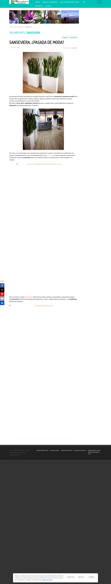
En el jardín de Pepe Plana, (70, 2)
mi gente (49, 155)
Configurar (92, 577)
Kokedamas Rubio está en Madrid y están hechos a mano (94, 452)
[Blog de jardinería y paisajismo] (19, 2)
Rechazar (81, 577)
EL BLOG (48, 6)
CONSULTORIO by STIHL (42, 450)
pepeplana (74, 48)
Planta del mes (73, 37)
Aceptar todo (70, 577)
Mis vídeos (38, 6)
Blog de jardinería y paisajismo (17, 27)
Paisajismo (65, 37)
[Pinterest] (2, 294)
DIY (84, 2)
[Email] (2, 298)
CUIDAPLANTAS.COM (66, 450)
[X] (2, 290)
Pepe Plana (29, 297)
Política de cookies (54, 450)
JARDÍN (37, 2)
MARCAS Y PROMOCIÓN (49, 2)
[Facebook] (2, 285)
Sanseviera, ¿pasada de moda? (36, 42)
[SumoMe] (2, 303)
